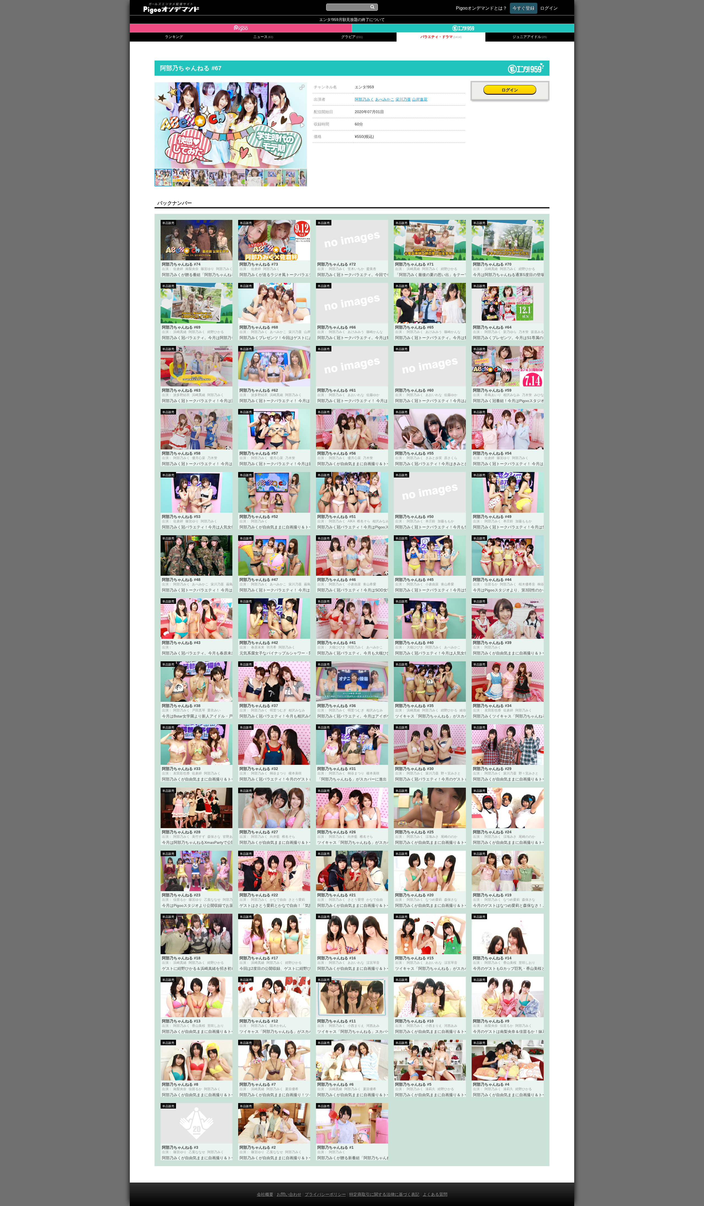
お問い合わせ (289, 1194)
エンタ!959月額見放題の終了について (352, 19)
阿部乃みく (364, 99)
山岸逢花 (419, 99)
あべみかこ (384, 99)
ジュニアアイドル (530, 37)
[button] (302, 87)
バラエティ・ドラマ (440, 37)
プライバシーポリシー (325, 1194)
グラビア (352, 37)
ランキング (174, 37)
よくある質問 (435, 1194)
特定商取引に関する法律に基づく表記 (384, 1194)
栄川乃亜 (403, 99)
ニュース (263, 37)
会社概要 (265, 1194)
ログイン (510, 90)
